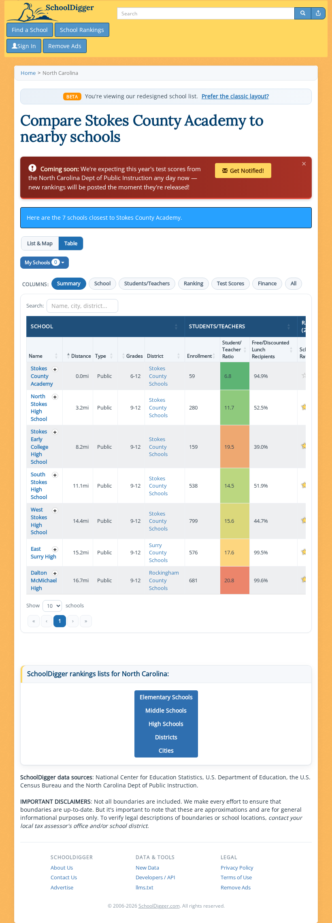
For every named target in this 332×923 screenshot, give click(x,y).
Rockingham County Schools (164, 580)
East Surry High (43, 552)
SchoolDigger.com (159, 905)
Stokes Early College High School (39, 446)
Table (70, 243)
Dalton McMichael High (44, 580)
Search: (35, 305)
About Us (62, 867)
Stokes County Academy (42, 376)
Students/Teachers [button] (147, 283)
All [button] (293, 283)
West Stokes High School (39, 521)
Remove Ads (236, 887)
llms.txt (144, 887)
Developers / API (155, 877)
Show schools (55, 605)
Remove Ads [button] (64, 46)
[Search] (302, 13)
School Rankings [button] (82, 30)
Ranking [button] (193, 283)
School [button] (102, 283)
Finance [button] (267, 283)
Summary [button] (69, 283)
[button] (176, 327)
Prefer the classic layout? (235, 96)
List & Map (40, 243)
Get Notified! (247, 170)
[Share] (318, 13)
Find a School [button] (30, 30)
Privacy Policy (237, 867)
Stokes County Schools (158, 376)
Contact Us (64, 877)
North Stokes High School (39, 407)
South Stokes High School (39, 486)
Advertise (62, 887)
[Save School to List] (55, 369)
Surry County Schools (158, 552)
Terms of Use (236, 877)
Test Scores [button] (230, 283)
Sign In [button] (26, 46)
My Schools (41, 262)
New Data (147, 867)
